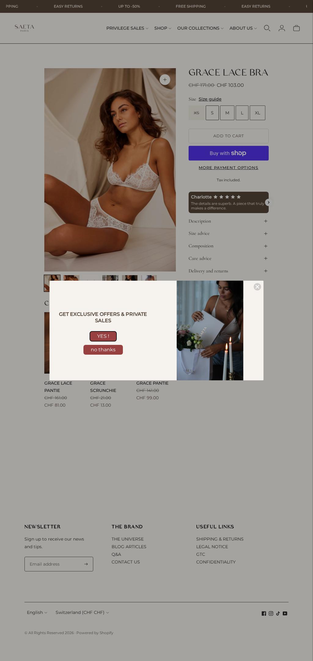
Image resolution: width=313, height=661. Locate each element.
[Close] (257, 286)
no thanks (103, 350)
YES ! (103, 336)
